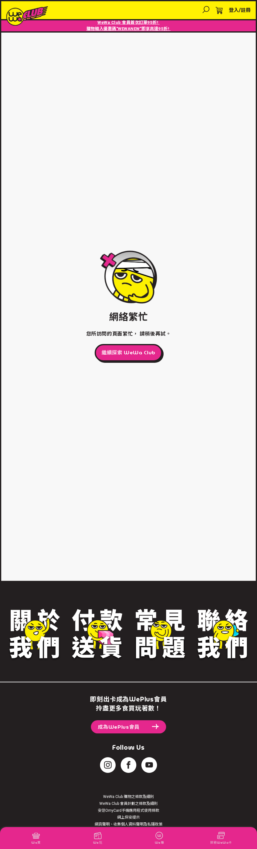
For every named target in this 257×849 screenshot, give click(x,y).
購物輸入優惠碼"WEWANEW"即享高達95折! (128, 28)
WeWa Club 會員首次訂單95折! (128, 22)
